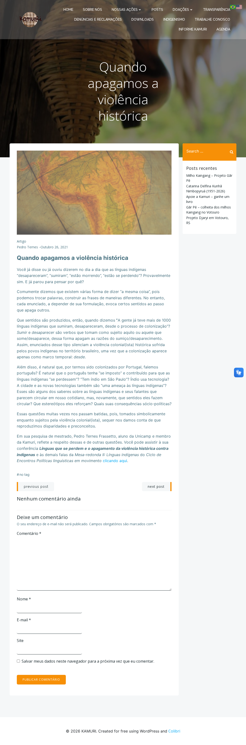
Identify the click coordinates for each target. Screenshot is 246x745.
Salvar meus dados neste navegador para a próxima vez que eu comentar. (88, 661)
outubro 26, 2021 (54, 247)
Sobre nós (92, 10)
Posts (157, 10)
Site (20, 640)
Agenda (223, 29)
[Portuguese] (233, 6)
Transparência (216, 10)
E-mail (24, 620)
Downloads (142, 19)
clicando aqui (115, 460)
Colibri (174, 731)
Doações (181, 10)
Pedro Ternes (27, 247)
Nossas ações (125, 10)
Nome (24, 599)
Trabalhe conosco (212, 19)
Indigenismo (174, 19)
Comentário (29, 533)
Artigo (21, 241)
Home (68, 10)
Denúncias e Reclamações (98, 19)
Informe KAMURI (193, 29)
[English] (239, 6)
